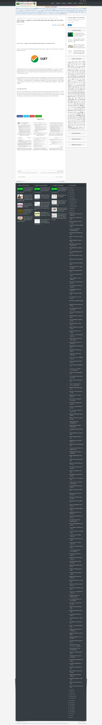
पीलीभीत (49, 10)
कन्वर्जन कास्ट (83, 67)
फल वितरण (74, 93)
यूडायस (84, 101)
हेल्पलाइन (83, 129)
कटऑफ (78, 67)
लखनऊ (72, 12)
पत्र (81, 83)
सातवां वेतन (81, 125)
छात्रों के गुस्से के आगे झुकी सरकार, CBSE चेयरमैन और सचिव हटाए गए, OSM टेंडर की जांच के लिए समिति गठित (56, 150)
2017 (71, 709)
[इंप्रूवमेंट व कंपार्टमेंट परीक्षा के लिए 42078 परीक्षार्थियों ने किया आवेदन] (40, 132)
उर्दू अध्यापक (76, 66)
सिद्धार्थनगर (41, 14)
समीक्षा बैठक (72, 124)
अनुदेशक (83, 61)
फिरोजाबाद (62, 10)
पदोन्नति (69, 85)
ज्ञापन (73, 77)
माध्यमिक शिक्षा (71, 100)
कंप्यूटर (76, 67)
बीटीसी (72, 96)
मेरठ (60, 12)
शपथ (76, 112)
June (71, 212)
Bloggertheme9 (65, 723)
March (71, 694)
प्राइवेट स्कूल (76, 92)
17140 (69, 61)
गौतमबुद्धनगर (21, 10)
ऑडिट (73, 67)
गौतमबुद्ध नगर (17, 10)
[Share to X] (55, 24)
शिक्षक (81, 112)
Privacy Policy (25, 0)
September (72, 206)
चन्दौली (26, 10)
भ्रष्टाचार (81, 96)
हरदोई (60, 14)
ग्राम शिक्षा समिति (73, 73)
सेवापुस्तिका (80, 127)
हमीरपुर (57, 13)
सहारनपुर (37, 13)
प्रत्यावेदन (69, 89)
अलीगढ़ (26, 8)
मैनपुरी (62, 12)
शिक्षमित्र (71, 115)
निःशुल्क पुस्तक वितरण (73, 80)
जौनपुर (35, 10)
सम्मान (79, 124)
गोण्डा (81, 8)
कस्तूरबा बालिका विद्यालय (82, 69)
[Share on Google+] (58, 24)
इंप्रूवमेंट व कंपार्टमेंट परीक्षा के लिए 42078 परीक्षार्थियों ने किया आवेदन (40, 134)
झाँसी (42, 10)
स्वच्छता (78, 129)
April (71, 692)
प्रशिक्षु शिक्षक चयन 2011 (81, 90)
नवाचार (80, 79)
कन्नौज (47, 8)
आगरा (30, 8)
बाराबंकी (19, 12)
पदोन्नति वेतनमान (74, 85)
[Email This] (60, 24)
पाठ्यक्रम (69, 88)
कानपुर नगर (57, 8)
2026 (71, 190)
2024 (71, 194)
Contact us (30, 0)
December (72, 199)
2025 (71, 192)
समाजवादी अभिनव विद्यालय (72, 121)
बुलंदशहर (26, 12)
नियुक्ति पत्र (83, 80)
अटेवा (76, 61)
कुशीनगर (64, 8)
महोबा (44, 12)
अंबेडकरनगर (18, 8)
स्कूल (70, 129)
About (20, 0)
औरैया (44, 8)
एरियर (71, 67)
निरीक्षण (69, 82)
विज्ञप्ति (81, 106)
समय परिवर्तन (77, 120)
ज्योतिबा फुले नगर (38, 10)
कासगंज (60, 8)
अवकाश (69, 63)
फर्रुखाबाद (58, 10)
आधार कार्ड (78, 63)
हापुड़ (66, 13)
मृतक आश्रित (70, 101)
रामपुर (65, 12)
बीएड (81, 95)
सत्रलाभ (73, 120)
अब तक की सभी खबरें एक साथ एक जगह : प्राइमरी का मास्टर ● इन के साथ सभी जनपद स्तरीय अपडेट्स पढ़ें (79, 35)
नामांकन (69, 80)
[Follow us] (84, 1)
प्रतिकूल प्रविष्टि (82, 88)
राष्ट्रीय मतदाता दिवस (71, 104)
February (72, 696)
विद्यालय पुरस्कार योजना (71, 109)
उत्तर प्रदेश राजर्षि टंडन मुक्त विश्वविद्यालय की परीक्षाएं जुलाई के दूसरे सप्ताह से (52, 172)
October (72, 204)
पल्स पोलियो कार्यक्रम (74, 86)
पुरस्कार (73, 88)
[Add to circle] (82, 1)
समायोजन (83, 121)
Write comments (59, 176)
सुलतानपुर (48, 13)
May (71, 690)
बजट (79, 93)
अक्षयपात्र (72, 61)
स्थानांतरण (74, 129)
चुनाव (82, 73)
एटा (42, 8)
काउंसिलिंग (73, 70)
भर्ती (78, 96)
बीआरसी (76, 95)
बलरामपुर (73, 10)
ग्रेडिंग (78, 73)
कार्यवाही (76, 70)
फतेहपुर (54, 10)
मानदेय (76, 100)
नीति (77, 82)
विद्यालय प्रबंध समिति (78, 109)
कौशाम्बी (70, 8)
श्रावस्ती (27, 13)
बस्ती (79, 10)
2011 (71, 715)
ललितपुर (82, 12)
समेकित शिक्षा (76, 124)
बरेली (70, 10)
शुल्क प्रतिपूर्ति (78, 117)
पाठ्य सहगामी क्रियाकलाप (81, 86)
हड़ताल (81, 129)
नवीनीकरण (83, 79)
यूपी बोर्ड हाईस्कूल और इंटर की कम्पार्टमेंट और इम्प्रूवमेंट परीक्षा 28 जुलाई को (24, 134)
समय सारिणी (83, 120)
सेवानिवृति (76, 127)
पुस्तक (76, 88)
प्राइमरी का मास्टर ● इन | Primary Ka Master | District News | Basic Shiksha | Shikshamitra (40, 723)
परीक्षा (84, 85)
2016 (71, 711)
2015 (71, 713)
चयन (80, 73)
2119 (71, 188)
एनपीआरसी (80, 66)
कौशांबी (67, 8)
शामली (20, 13)
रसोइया (74, 102)
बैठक (75, 96)
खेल (80, 70)
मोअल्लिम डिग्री (80, 101)
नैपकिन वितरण (80, 82)
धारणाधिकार (77, 79)
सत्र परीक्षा (69, 120)
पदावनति (84, 83)
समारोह (69, 124)
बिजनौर (22, 12)
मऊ (34, 12)
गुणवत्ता (73, 72)
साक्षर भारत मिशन (75, 125)
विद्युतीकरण (83, 109)
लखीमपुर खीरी (77, 12)
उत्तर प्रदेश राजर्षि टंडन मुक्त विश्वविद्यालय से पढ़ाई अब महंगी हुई (27, 172)
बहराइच (81, 10)
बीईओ (79, 95)
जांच (71, 76)
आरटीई (84, 63)
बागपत (17, 12)
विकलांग (78, 105)
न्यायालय (69, 83)
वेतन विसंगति (74, 112)
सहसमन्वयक (69, 125)
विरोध (69, 110)
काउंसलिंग (69, 70)
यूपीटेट (71, 102)
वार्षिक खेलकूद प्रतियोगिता (72, 105)
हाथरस (63, 14)
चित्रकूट (29, 10)
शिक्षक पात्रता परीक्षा (75, 114)
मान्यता (79, 100)
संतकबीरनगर (30, 14)
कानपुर (50, 8)
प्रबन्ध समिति (77, 89)
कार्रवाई (79, 70)
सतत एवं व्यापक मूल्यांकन (78, 118)
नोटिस (84, 82)
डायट (77, 77)
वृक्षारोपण (77, 110)
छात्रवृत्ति (72, 74)
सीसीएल (74, 127)
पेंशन (79, 88)
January (71, 698)
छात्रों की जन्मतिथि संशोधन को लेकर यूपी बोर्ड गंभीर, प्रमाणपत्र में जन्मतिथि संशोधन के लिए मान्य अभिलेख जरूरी (79, 52)
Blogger (84, 723)
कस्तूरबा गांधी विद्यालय (74, 69)
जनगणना (76, 74)
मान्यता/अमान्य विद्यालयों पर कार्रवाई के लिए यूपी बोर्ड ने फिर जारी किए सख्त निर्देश (79, 40)
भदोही (33, 12)
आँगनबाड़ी (73, 63)
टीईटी (75, 77)
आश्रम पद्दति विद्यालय (74, 64)
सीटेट (84, 125)
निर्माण (72, 82)
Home (17, 0)
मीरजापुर (49, 12)
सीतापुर (45, 14)
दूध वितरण (69, 79)
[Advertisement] (40, 34)
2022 (71, 198)
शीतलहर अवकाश (72, 117)
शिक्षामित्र (79, 115)
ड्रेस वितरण (81, 77)
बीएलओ (84, 95)
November (72, 202)
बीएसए (69, 97)
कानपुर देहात (54, 8)
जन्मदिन (79, 74)
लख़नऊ (85, 12)
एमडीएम (69, 67)
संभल (35, 14)
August (71, 208)
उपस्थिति (72, 66)
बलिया (77, 10)
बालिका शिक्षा (72, 95)
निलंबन (74, 82)
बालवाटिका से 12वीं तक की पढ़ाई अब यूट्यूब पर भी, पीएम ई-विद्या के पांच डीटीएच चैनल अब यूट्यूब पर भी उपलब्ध (79, 46)
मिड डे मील (82, 100)
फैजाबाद (65, 10)
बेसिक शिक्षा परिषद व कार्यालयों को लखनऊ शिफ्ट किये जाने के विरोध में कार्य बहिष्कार (62, 210)
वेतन (80, 110)
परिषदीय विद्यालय (79, 85)
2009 (71, 717)
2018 (71, 707)
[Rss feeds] (85, 1)
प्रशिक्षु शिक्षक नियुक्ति (71, 92)
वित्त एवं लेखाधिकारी (77, 107)
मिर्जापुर (46, 12)
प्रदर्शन (72, 89)
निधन (77, 80)
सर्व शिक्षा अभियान (82, 124)
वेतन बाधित (70, 112)
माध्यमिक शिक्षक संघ (81, 98)
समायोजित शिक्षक (70, 122)
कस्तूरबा (69, 69)
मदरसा (84, 96)
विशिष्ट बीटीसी (73, 110)
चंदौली (24, 10)
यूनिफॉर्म (69, 102)
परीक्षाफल (69, 86)
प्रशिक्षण (81, 89)
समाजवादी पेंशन (79, 121)
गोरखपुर (84, 9)
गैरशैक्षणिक (69, 73)
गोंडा (79, 8)
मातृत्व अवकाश (74, 98)
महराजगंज (40, 12)
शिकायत (79, 112)
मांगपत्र (69, 98)
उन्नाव (40, 8)
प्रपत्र (74, 89)
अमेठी (24, 8)
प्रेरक (70, 93)
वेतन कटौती (83, 110)
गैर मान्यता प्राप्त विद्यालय (80, 72)
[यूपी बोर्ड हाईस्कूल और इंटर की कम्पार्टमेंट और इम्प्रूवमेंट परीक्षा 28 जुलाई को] (24, 132)
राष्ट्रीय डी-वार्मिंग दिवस (82, 102)
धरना (73, 79)
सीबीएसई (70, 127)
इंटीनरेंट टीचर (81, 64)
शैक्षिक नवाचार (70, 118)
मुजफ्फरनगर (53, 12)
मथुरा (37, 12)
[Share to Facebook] (53, 24)
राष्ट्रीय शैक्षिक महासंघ (78, 104)
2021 (71, 700)
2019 (71, 704)
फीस (77, 93)
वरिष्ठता (84, 104)
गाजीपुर (77, 8)
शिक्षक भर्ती (80, 114)
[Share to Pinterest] (63, 24)
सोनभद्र (54, 13)
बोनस (76, 96)
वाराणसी (17, 14)
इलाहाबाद (36, 9)
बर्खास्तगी (82, 93)
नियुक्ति (79, 80)
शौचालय (73, 118)
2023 (71, 196)
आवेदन (69, 64)
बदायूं (68, 10)
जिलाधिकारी (74, 76)
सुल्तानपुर (51, 14)
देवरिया (46, 10)
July (71, 210)
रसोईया (77, 102)
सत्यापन (83, 118)
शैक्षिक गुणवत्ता (82, 117)
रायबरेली (68, 12)
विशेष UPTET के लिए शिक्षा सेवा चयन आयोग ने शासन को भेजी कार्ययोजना (27, 205)
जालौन (32, 10)
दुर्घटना (84, 77)
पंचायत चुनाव (78, 83)
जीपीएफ (78, 76)
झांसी (44, 10)
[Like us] (80, 1)
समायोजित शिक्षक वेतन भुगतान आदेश (79, 122)
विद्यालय (83, 107)
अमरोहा (22, 8)
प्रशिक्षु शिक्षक (75, 90)
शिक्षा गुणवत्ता (75, 115)
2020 (71, 702)
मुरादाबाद (57, 12)
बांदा (85, 10)
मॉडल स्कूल (75, 101)
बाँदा (84, 10)
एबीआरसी (83, 66)
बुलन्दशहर (30, 12)
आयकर (81, 63)
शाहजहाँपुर (23, 14)
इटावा (32, 8)
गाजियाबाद (73, 8)
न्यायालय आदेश (73, 83)
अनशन (79, 61)
